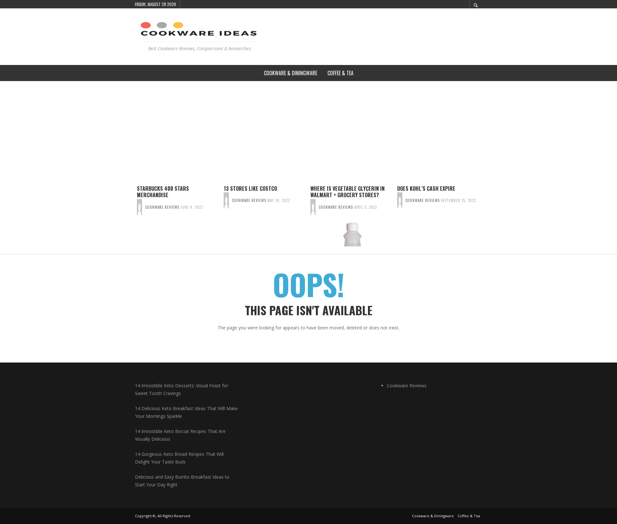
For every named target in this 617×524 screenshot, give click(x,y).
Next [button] (487, 218)
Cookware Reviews (162, 207)
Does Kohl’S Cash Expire (426, 188)
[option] (178, 216)
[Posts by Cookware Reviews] (139, 207)
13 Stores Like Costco (250, 188)
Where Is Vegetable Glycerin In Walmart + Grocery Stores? (347, 192)
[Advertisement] (308, 129)
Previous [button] (130, 218)
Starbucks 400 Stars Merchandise (163, 192)
